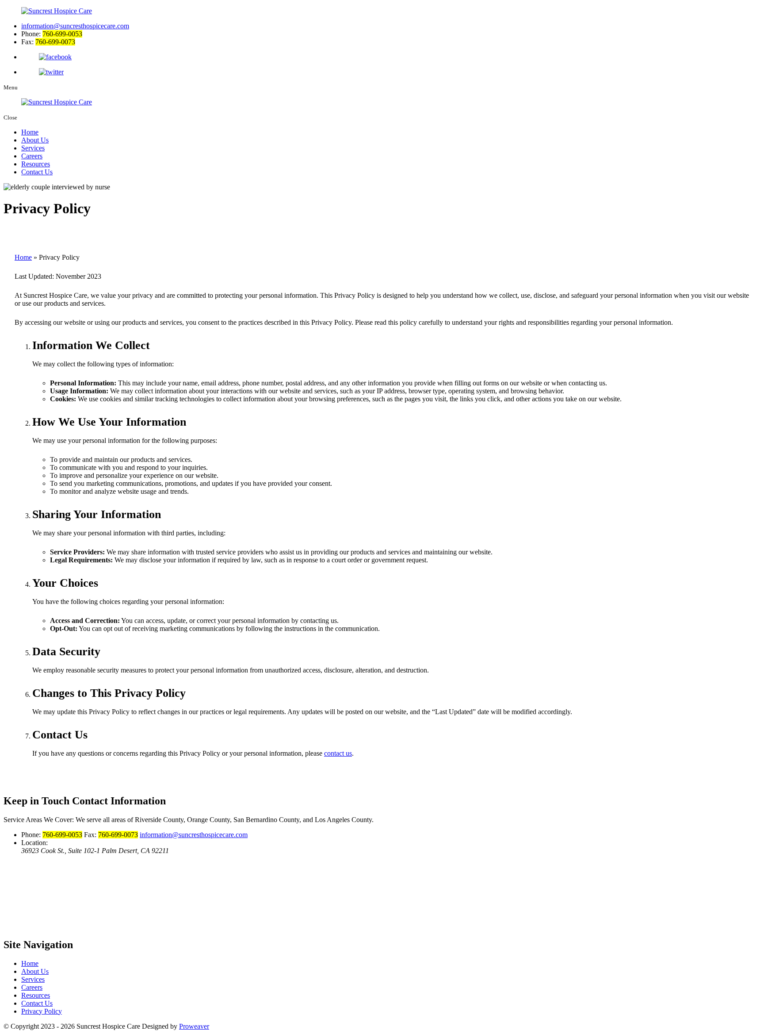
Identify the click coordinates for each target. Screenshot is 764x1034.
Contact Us (37, 172)
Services (33, 148)
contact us (338, 753)
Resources (35, 164)
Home (29, 132)
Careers (31, 156)
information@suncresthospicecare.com (75, 26)
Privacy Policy (41, 1011)
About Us (35, 140)
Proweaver (194, 1026)
